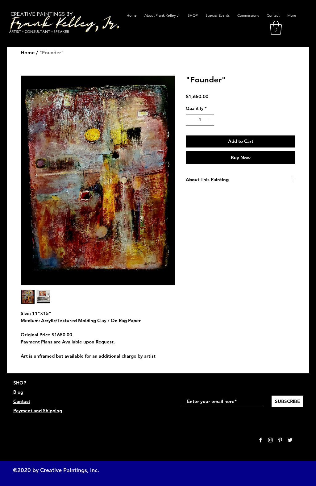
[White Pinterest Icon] (280, 440)
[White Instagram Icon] (270, 440)
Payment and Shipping (37, 410)
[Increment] (209, 119)
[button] (276, 28)
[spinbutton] (200, 119)
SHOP (19, 383)
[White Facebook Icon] (260, 440)
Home (28, 53)
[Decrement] (190, 119)
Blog (18, 392)
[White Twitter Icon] (290, 440)
